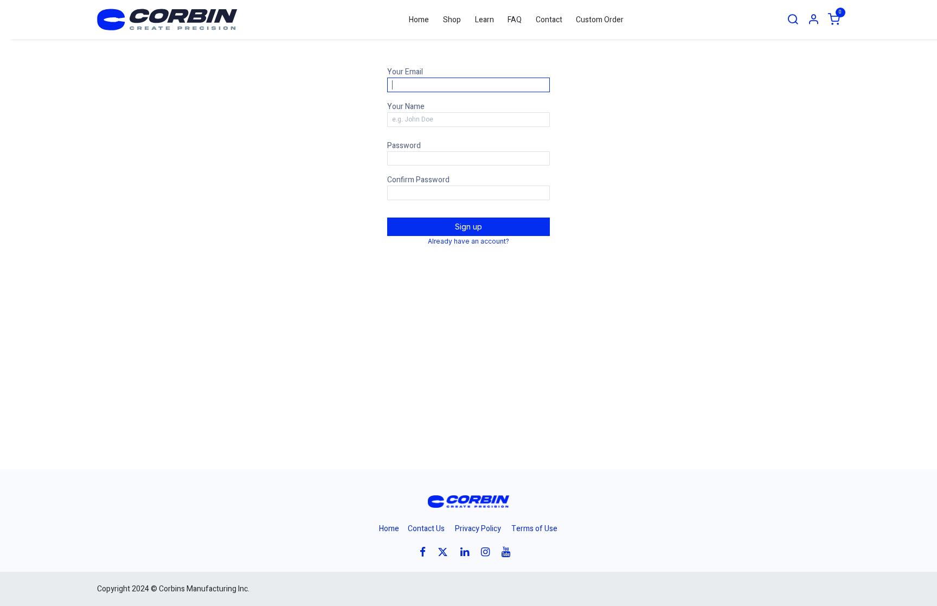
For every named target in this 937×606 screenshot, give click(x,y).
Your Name (406, 106)
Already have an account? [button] (468, 241)
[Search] (793, 20)
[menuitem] (419, 20)
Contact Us (426, 528)
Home (389, 528)
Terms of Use (534, 528)
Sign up (468, 226)
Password (404, 145)
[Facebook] (426, 552)
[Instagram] (489, 552)
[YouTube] (509, 552)
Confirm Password (418, 180)
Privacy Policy (478, 528)
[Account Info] (813, 20)
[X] (446, 552)
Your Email (405, 72)
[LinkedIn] (468, 552)
